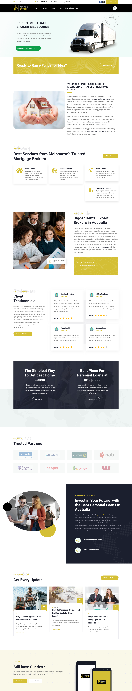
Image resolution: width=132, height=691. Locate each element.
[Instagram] (103, 2)
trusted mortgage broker (103, 247)
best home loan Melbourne (96, 131)
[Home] (21, 8)
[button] (117, 613)
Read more (20, 629)
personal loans (102, 515)
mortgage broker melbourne (101, 99)
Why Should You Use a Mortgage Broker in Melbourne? (62, 620)
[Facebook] (100, 2)
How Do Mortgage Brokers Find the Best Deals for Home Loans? (30, 613)
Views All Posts (108, 578)
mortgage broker (98, 122)
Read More (106, 65)
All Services (109, 156)
